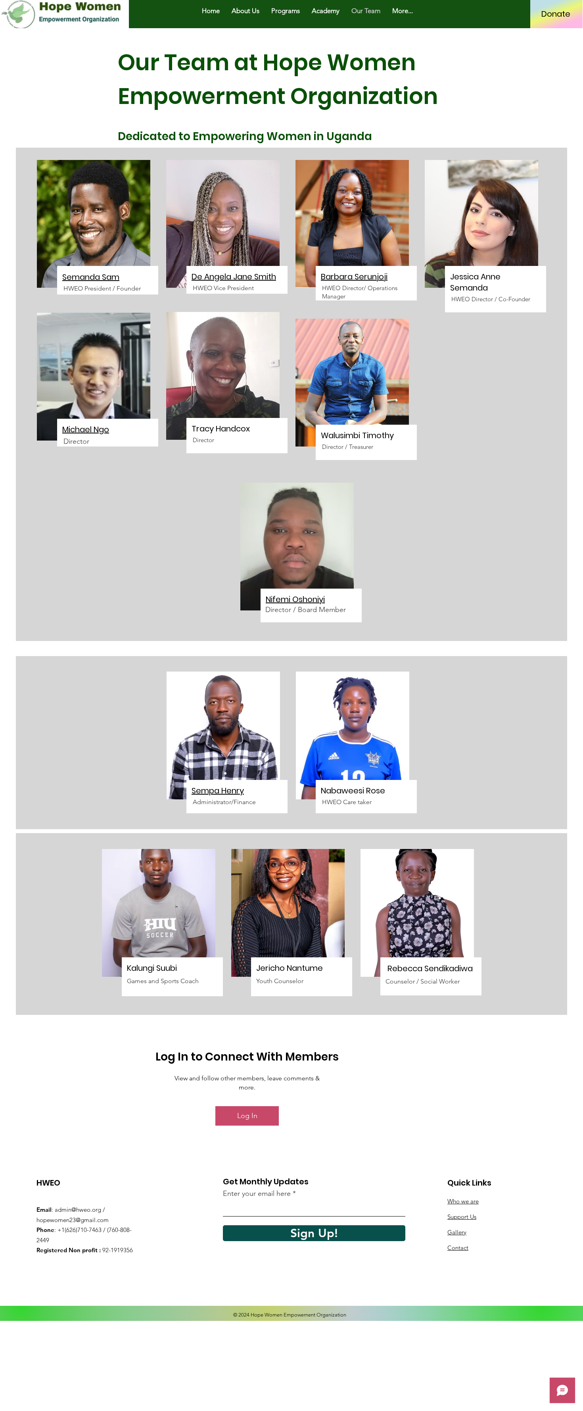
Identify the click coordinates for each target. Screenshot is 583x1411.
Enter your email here (257, 1193)
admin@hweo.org (78, 1209)
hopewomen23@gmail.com (72, 1220)
